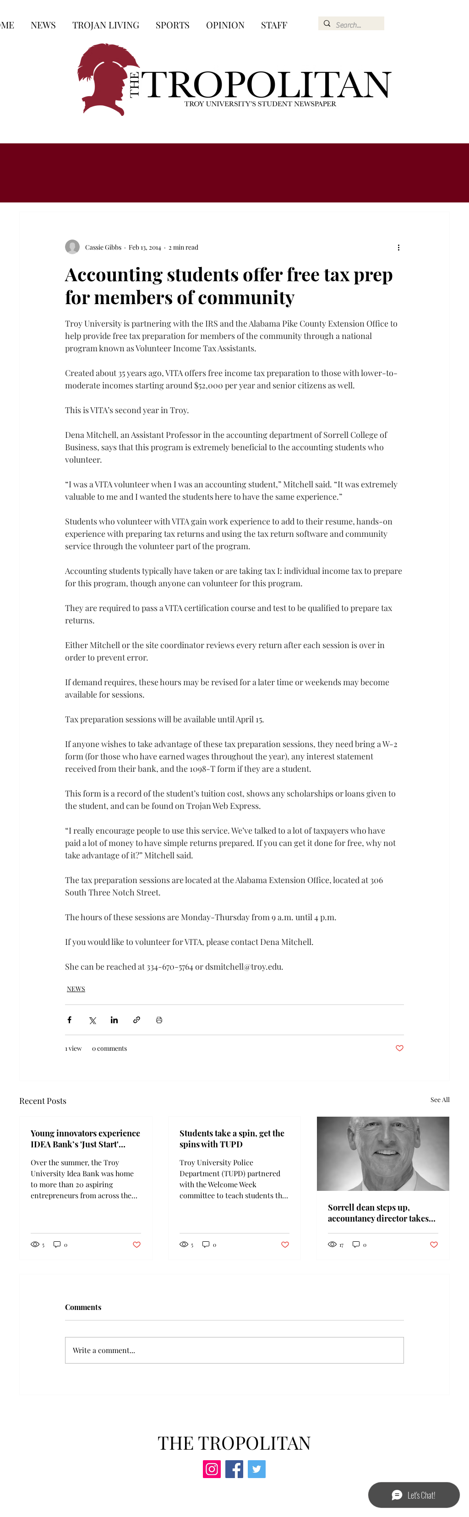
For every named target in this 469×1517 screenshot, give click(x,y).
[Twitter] (257, 1469)
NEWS (76, 988)
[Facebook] (234, 1469)
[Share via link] (136, 1019)
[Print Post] (159, 1019)
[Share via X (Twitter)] (91, 1019)
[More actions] (398, 246)
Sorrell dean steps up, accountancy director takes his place (378, 1213)
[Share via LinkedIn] (114, 1019)
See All (440, 1099)
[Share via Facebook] (69, 1019)
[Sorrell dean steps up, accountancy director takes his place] (383, 1154)
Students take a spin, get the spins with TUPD (232, 1139)
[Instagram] (212, 1469)
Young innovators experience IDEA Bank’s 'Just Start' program (85, 1139)
